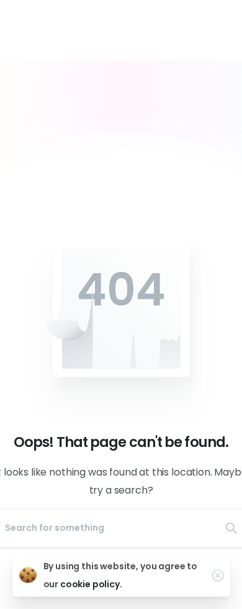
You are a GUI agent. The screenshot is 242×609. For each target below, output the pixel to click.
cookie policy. (91, 584)
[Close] (218, 575)
